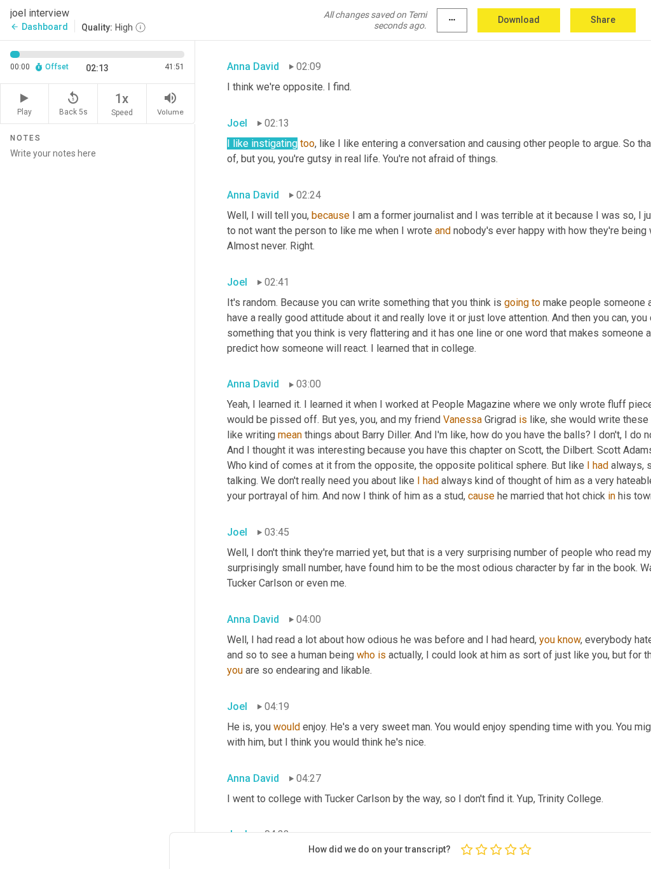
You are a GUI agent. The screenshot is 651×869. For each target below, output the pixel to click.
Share (603, 20)
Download (519, 20)
